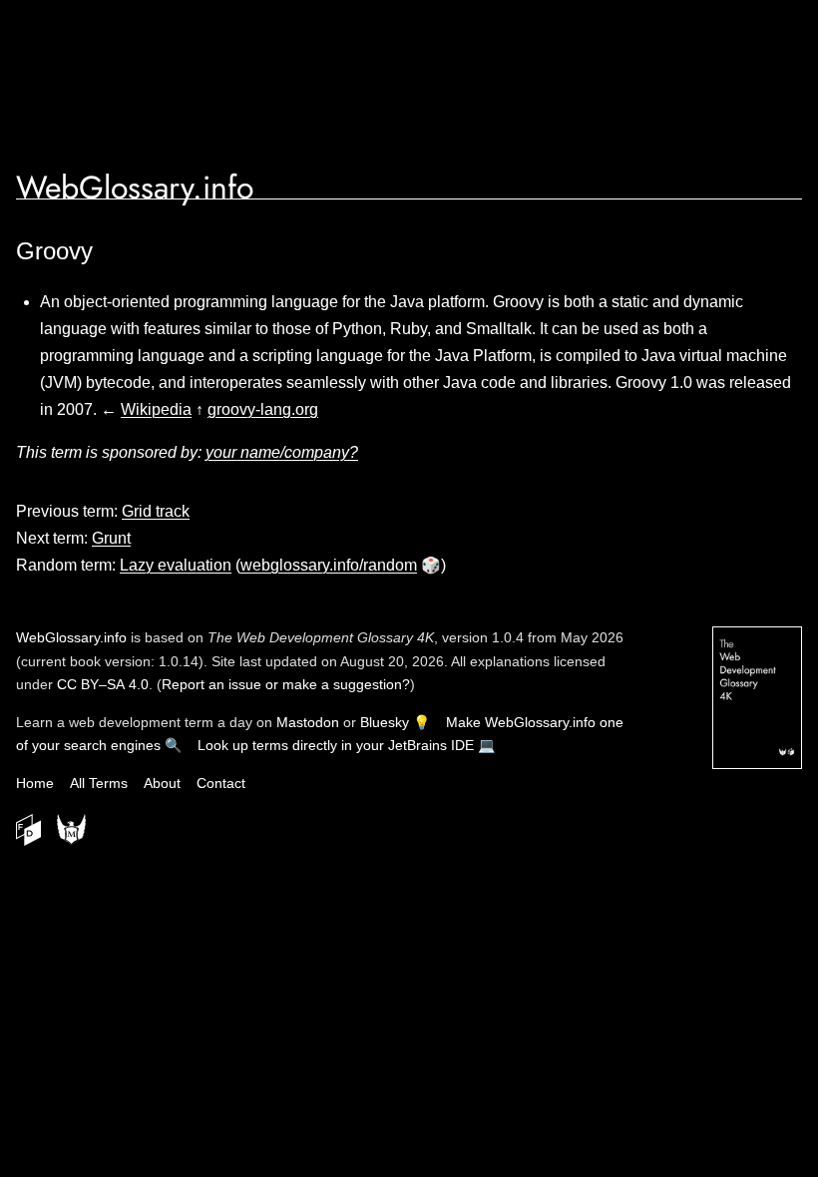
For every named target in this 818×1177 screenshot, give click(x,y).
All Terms (99, 783)
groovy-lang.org (262, 409)
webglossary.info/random (328, 565)
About (162, 783)
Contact (221, 783)
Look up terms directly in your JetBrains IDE (336, 745)
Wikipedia (156, 409)
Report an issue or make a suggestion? (286, 684)
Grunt (111, 538)
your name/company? (281, 452)
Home (35, 783)
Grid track (156, 511)
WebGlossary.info (134, 187)
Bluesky (384, 722)
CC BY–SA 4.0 (103, 684)
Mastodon (307, 722)
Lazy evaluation (175, 565)
